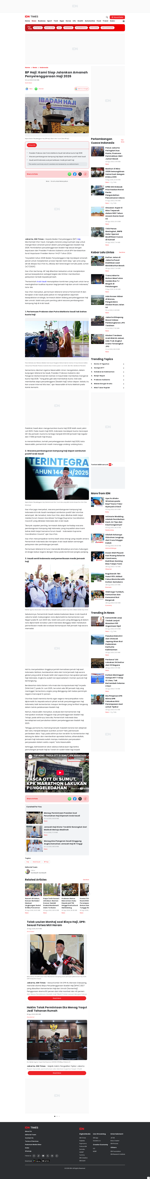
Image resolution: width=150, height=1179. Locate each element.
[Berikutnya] (89, 997)
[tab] (32, 145)
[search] (107, 17)
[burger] (123, 21)
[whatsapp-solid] (69, 174)
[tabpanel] (57, 159)
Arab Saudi (41, 281)
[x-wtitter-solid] (80, 174)
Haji (78, 239)
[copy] (85, 174)
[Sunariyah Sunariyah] (27, 871)
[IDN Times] (31, 17)
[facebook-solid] (75, 174)
